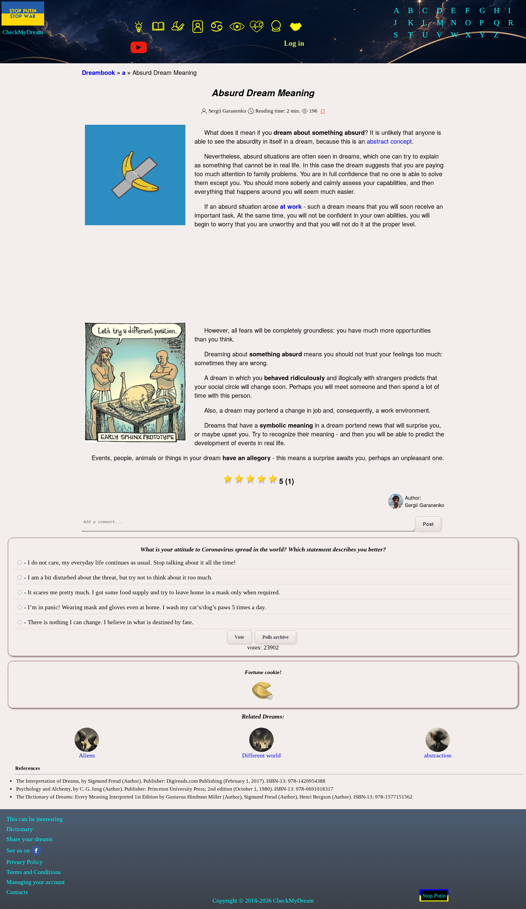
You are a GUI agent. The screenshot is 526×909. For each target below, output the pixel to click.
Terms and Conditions (33, 872)
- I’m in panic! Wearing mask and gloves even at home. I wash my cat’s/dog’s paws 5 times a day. (144, 607)
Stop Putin (434, 896)
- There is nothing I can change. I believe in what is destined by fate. (108, 622)
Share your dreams (29, 839)
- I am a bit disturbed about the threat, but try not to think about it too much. (117, 577)
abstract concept (389, 141)
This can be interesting (34, 819)
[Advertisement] (263, 277)
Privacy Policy (24, 861)
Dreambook (98, 72)
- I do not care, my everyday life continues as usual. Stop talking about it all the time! (129, 562)
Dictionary (19, 829)
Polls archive (275, 637)
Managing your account (35, 882)
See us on (18, 850)
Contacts (17, 892)
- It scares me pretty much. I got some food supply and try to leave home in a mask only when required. (151, 592)
